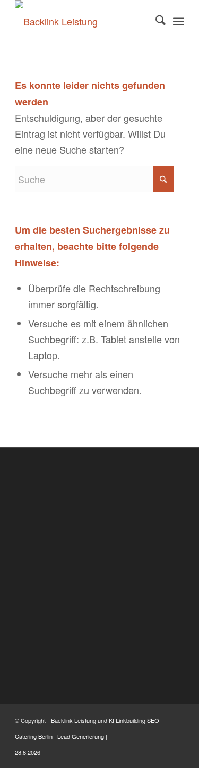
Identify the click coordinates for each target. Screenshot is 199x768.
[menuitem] (155, 21)
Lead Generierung (80, 736)
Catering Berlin (34, 736)
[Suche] (155, 21)
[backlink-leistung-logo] (82, 21)
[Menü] (178, 21)
